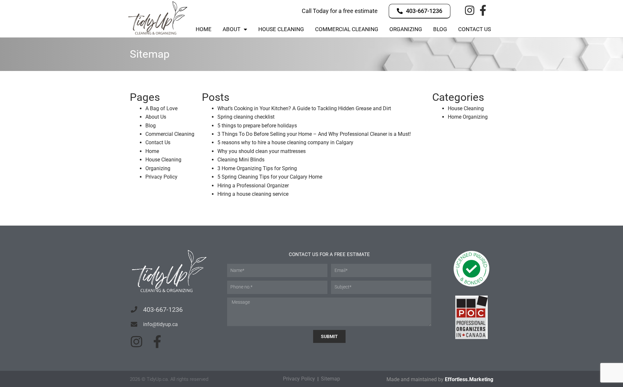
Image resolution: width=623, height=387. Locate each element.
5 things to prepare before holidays (257, 126)
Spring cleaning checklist (246, 117)
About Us (155, 117)
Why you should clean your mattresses (261, 151)
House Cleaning (281, 29)
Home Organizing (468, 117)
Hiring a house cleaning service (252, 194)
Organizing (405, 29)
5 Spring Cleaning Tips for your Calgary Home (269, 177)
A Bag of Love (161, 108)
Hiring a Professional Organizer (253, 185)
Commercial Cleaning (346, 29)
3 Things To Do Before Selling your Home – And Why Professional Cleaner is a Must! (314, 134)
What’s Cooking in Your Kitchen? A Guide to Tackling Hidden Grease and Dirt (304, 108)
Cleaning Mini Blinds (240, 160)
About (231, 29)
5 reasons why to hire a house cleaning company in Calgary (285, 142)
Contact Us (474, 29)
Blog (440, 29)
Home (204, 29)
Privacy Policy (161, 177)
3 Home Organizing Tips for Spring (257, 168)
